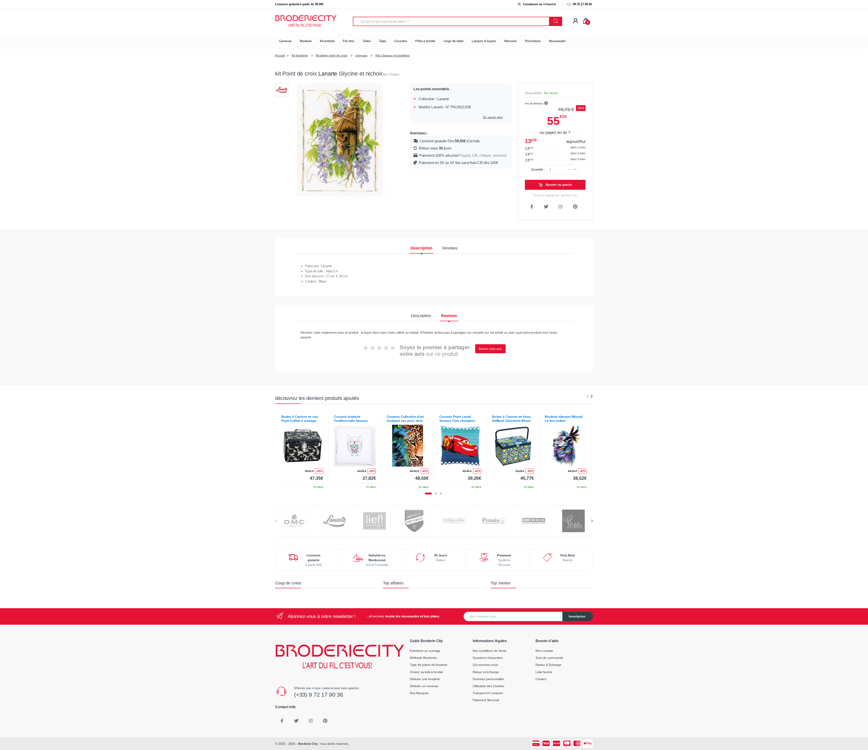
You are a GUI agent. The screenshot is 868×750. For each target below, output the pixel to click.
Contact (540, 679)
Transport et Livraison (488, 693)
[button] (546, 103)
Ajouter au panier (558, 184)
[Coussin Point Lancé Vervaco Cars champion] (460, 446)
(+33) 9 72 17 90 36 (318, 694)
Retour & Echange (548, 665)
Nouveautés (557, 41)
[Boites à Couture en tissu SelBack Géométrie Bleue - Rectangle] (513, 446)
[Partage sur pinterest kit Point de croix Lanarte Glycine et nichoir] (575, 206)
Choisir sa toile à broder (426, 672)
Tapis (382, 41)
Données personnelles (488, 679)
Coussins (400, 41)
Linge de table (454, 41)
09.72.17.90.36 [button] (582, 4)
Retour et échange (486, 672)
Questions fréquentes (488, 658)
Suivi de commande (549, 658)
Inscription (577, 616)
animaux (361, 55)
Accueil (280, 55)
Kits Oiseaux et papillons (392, 55)
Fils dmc (348, 41)
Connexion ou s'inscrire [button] (539, 4)
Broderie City (308, 743)
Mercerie (510, 41)
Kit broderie (300, 55)
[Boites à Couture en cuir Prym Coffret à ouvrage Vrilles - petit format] (302, 446)
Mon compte (544, 651)
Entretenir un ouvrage (425, 651)
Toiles (366, 41)
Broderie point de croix (331, 55)
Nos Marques (419, 693)
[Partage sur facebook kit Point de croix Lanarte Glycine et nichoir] (531, 206)
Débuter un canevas (424, 686)
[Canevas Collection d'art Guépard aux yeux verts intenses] (408, 446)
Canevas (285, 41)
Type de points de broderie (428, 665)
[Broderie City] (306, 21)
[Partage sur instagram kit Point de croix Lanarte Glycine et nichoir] (560, 206)
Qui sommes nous (485, 665)
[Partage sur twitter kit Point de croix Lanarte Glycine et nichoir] (546, 206)
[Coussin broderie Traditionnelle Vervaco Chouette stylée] (355, 446)
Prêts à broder (425, 41)
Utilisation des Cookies (488, 686)
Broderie (306, 41)
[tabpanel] (302, 450)
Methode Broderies (423, 658)
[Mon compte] (575, 21)
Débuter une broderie (425, 679)
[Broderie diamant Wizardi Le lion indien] (566, 446)
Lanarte (327, 73)
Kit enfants (327, 41)
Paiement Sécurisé (486, 700)
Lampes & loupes (484, 41)
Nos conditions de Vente (490, 651)
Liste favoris (543, 672)
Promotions (533, 41)
